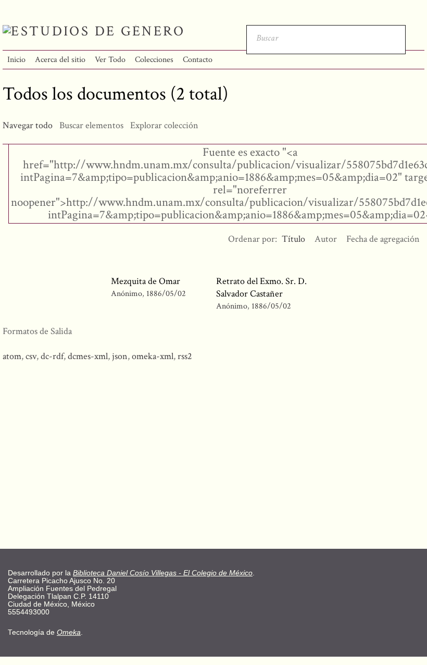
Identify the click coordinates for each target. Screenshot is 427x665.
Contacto (197, 59)
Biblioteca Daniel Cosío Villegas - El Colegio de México (163, 573)
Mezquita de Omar (145, 281)
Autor (326, 239)
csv (31, 356)
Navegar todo (28, 125)
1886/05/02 (166, 293)
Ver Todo (110, 59)
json (120, 356)
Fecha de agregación (383, 239)
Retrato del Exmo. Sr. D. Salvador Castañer (261, 287)
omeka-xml (152, 356)
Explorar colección (164, 125)
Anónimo (126, 293)
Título (293, 239)
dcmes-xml (88, 356)
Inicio (16, 59)
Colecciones (154, 59)
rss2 (185, 356)
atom (12, 356)
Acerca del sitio (60, 59)
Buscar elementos (91, 125)
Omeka (69, 632)
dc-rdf (52, 356)
